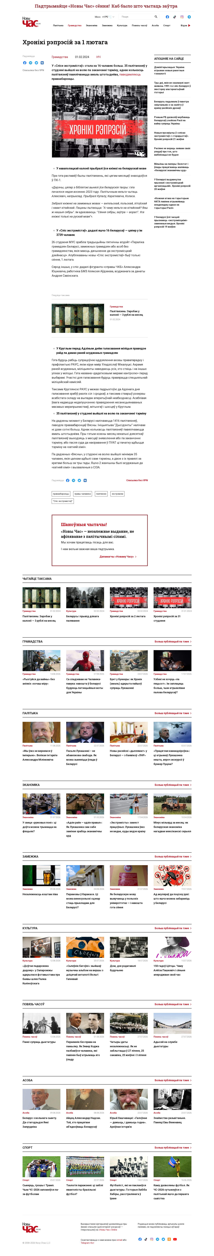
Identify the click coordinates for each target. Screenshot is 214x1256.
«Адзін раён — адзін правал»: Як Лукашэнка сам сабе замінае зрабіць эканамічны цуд (84, 829)
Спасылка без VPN (33, 70)
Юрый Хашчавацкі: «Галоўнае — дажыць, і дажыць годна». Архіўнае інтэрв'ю (128, 1122)
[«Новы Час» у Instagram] (182, 16)
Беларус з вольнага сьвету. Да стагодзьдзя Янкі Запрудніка (40, 1122)
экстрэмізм (117, 494)
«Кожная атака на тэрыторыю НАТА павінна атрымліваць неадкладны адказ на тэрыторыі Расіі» (171, 203)
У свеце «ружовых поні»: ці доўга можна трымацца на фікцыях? (39, 827)
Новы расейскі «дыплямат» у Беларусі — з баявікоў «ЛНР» (128, 753)
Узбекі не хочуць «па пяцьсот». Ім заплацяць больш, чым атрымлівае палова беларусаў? (169, 686)
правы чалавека (83, 494)
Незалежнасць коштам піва (40, 894)
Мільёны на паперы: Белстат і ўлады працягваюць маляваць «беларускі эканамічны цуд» (171, 167)
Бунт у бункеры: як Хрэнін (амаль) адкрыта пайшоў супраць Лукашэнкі (126, 683)
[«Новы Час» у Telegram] (189, 16)
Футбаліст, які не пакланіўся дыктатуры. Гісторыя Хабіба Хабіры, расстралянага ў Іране (128, 1192)
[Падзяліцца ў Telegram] (30, 63)
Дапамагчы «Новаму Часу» (117, 556)
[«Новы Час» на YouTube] (175, 1239)
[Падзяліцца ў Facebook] (25, 63)
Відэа (184, 25)
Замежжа (107, 25)
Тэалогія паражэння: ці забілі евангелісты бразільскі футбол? (84, 1190)
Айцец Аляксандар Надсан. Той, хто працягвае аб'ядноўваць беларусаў (83, 1122)
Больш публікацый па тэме (172, 641)
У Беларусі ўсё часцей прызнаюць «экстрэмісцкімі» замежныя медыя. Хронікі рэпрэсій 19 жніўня (170, 222)
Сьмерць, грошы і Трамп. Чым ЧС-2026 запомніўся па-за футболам (41, 1190)
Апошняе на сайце (169, 58)
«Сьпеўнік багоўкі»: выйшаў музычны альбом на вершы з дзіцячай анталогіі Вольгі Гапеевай (84, 972)
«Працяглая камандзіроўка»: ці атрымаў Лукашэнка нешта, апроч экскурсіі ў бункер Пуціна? (172, 757)
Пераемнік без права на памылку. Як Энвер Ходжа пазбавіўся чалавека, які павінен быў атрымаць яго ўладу (83, 1050)
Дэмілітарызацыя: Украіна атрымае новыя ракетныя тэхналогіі (169, 70)
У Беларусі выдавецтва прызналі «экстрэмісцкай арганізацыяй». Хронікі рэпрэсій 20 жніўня (172, 184)
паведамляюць (130, 74)
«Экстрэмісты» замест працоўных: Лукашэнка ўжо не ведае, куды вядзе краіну (127, 827)
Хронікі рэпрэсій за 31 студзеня (167, 618)
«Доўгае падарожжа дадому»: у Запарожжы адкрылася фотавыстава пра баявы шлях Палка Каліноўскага (41, 974)
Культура (122, 25)
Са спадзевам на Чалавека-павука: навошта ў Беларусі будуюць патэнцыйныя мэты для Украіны (84, 686)
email (119, 1240)
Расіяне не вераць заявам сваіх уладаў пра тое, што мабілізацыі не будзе (172, 151)
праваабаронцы (61, 494)
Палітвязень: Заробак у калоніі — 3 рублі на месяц (39, 618)
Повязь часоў (139, 25)
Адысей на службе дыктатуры (165, 1044)
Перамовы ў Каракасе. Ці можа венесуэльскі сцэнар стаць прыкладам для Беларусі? (83, 901)
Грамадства (74, 25)
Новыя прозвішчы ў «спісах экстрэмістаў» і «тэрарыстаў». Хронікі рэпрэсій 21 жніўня (171, 136)
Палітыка (58, 25)
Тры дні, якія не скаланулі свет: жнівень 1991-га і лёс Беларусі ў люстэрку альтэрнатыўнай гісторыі (172, 87)
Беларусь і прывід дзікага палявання (82, 618)
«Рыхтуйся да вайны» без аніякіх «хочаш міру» (39, 681)
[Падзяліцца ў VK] (42, 63)
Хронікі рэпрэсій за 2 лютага (127, 616)
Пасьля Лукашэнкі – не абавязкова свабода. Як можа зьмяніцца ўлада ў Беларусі (81, 757)
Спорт (166, 25)
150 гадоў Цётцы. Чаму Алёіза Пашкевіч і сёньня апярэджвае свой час (169, 970)
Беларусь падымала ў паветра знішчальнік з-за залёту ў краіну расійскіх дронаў (171, 104)
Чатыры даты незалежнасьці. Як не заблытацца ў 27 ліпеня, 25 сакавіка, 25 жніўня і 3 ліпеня (128, 1048)
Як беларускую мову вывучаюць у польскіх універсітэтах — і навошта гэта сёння (126, 901)
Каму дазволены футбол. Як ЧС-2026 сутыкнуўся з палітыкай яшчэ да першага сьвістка (171, 1192)
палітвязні (101, 494)
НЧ (98, 57)
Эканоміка (91, 25)
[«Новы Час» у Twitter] (163, 1239)
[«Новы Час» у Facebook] (167, 16)
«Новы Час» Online (108, 1229)
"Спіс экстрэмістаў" (62, 501)
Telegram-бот (87, 1243)
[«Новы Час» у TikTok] (175, 16)
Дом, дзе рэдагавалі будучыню (123, 968)
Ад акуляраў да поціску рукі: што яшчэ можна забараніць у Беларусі (172, 898)
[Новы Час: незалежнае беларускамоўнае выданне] (34, 20)
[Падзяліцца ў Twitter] (36, 63)
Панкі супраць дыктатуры (39, 1041)
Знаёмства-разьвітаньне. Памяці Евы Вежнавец (170, 1120)
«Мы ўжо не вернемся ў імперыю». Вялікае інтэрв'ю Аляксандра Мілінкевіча (40, 755)
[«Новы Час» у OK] (169, 1239)
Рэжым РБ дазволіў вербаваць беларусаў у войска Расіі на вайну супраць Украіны (172, 120)
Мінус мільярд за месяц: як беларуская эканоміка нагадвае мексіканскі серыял (172, 827)
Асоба (155, 25)
